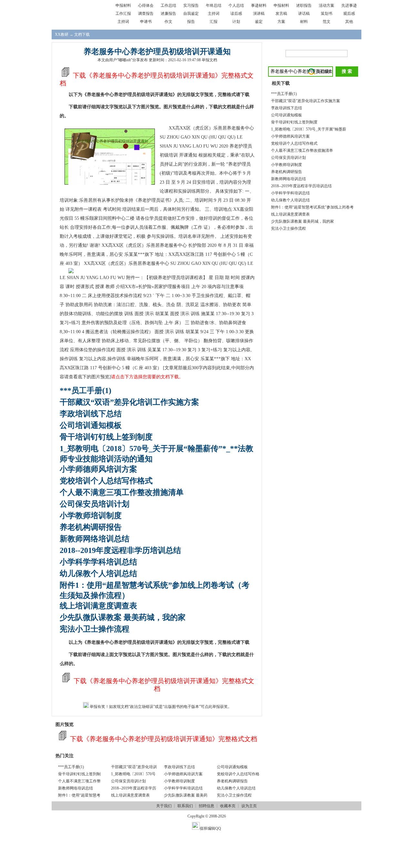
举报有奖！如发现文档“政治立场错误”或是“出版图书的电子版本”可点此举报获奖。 (160, 706)
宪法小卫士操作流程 (94, 629)
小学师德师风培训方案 (98, 469)
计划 (236, 21)
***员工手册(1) (85, 390)
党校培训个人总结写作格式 (106, 481)
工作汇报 (123, 13)
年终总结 (213, 5)
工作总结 (168, 5)
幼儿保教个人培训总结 (98, 573)
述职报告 (304, 5)
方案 (281, 21)
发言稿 (281, 13)
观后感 (349, 13)
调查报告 (146, 13)
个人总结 (236, 5)
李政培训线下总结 (91, 414)
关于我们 (164, 806)
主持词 (213, 13)
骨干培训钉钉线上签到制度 (106, 437)
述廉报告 (168, 13)
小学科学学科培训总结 (98, 562)
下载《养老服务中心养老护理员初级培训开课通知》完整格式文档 (162, 738)
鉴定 (259, 21)
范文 (326, 21)
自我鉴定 (191, 13)
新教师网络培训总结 (94, 539)
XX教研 (61, 34)
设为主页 (249, 806)
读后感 (236, 13)
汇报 (213, 21)
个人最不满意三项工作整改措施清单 (122, 492)
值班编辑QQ (210, 828)
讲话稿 (304, 13)
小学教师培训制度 (91, 515)
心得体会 (146, 5)
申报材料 (123, 5)
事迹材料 (259, 5)
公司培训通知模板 (91, 425)
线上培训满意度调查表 (98, 606)
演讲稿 (259, 13)
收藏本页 (228, 806)
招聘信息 (206, 806)
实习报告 (191, 5)
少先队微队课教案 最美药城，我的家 (123, 617)
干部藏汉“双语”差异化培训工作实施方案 (129, 402)
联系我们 (185, 806)
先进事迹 (349, 5)
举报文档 (209, 60)
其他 (349, 21)
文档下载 (82, 34)
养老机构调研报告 (91, 527)
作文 (168, 21)
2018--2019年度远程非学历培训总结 (120, 550)
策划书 (326, 13)
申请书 (146, 21)
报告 (191, 21)
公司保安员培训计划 (94, 504)
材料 (304, 21)
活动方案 (326, 5)
